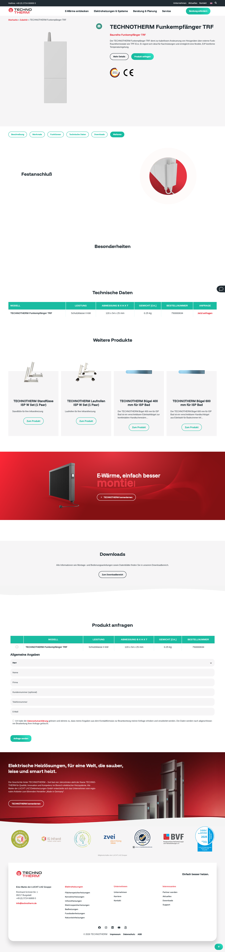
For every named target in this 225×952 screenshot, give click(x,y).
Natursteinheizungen (75, 917)
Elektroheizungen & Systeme (111, 11)
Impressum (115, 934)
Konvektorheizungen (74, 896)
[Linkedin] (112, 927)
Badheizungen (71, 909)
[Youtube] (119, 927)
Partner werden (170, 892)
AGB (140, 934)
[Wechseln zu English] (211, 3)
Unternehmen (179, 3)
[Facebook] (99, 927)
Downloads (168, 900)
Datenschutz (129, 934)
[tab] (99, 26)
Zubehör (24, 20)
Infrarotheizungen (73, 901)
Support (166, 904)
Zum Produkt (33, 421)
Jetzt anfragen (205, 313)
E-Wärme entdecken (77, 11)
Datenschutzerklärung (37, 721)
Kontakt (203, 3)
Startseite (13, 20)
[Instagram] (106, 927)
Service (166, 11)
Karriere (117, 896)
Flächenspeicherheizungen (77, 892)
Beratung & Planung (145, 11)
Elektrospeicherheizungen (77, 905)
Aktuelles (192, 3)
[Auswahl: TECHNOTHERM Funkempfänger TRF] (17, 647)
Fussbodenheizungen (75, 913)
